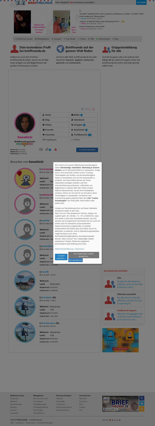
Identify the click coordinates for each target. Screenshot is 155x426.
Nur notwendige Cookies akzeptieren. (84, 255)
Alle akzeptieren (75, 260)
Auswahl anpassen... (61, 257)
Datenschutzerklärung (64, 249)
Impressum (79, 249)
